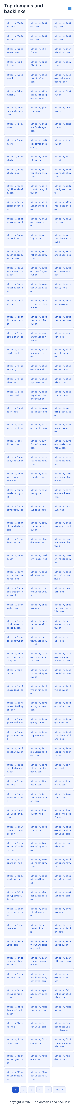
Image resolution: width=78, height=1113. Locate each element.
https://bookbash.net (15, 410)
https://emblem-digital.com (15, 912)
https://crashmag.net (38, 606)
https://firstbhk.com (15, 1041)
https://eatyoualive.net (15, 877)
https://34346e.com (38, 38)
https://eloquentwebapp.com (38, 895)
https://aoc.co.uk (62, 158)
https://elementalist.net (62, 877)
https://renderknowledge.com (15, 111)
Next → (59, 1089)
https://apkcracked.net (15, 237)
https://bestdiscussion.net (15, 320)
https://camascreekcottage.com (62, 477)
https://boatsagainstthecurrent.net (38, 395)
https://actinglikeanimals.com (15, 189)
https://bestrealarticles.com (38, 320)
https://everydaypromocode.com (38, 961)
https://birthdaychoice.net (38, 353)
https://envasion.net (62, 910)
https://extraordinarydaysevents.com (38, 977)
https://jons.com (62, 142)
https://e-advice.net (62, 845)
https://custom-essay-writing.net (15, 657)
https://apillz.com (62, 220)
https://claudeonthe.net (15, 541)
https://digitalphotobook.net (15, 768)
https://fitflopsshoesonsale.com (62, 1043)
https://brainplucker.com (38, 410)
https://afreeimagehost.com (15, 206)
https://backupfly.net (62, 286)
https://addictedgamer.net (62, 189)
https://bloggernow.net (38, 368)
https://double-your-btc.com (15, 814)
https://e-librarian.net (15, 861)
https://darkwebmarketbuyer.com (15, 706)
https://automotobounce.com (15, 287)
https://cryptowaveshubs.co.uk (38, 640)
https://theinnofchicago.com (38, 127)
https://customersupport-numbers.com (62, 657)
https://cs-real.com (62, 639)
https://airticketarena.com (38, 206)
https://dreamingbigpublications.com (62, 830)
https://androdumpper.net (15, 220)
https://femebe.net (62, 1008)
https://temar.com (62, 125)
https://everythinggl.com (62, 959)
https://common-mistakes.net (62, 559)
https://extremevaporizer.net (15, 994)
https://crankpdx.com (15, 606)
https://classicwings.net (62, 524)
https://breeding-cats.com (62, 411)
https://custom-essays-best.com (38, 657)
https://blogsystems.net (38, 381)
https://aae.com (62, 64)
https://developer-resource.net (62, 752)
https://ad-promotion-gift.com (38, 189)
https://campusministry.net (15, 493)
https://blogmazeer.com (62, 368)
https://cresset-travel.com (38, 624)
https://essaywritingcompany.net (38, 945)
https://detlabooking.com (15, 750)
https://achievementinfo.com (62, 173)
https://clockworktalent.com (38, 78)
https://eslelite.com (15, 943)
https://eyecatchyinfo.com (38, 994)
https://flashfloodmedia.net (15, 1075)
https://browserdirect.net (15, 428)
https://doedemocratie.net (15, 797)
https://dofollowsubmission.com (38, 797)
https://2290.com (14, 64)
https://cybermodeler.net (62, 672)
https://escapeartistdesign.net (62, 928)
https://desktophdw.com (38, 734)
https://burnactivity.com (38, 426)
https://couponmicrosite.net (38, 591)
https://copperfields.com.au (62, 575)
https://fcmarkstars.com (38, 1008)
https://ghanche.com (38, 109)
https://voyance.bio (15, 77)
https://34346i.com (15, 25)
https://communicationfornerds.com (15, 575)
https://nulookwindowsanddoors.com (62, 78)
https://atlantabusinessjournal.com (38, 94)
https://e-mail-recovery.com (38, 863)
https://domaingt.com (62, 796)
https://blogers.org (15, 368)
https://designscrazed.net (15, 735)
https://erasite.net (15, 927)
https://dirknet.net (62, 766)
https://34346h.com (38, 25)
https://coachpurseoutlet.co (62, 542)
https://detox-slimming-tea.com (38, 752)
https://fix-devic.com (62, 1057)
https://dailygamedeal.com (15, 690)
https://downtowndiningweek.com (15, 830)
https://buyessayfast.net (15, 459)
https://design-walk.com (62, 704)
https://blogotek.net (15, 381)
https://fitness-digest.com (15, 1059)
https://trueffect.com (38, 64)
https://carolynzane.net (38, 508)
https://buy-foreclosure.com (38, 444)
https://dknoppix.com (38, 783)
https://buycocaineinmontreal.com (62, 444)
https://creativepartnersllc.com (62, 608)
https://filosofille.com (38, 1025)
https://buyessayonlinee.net (62, 460)
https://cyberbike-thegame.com (38, 673)
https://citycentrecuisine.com (38, 526)
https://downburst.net (38, 812)
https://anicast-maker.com (38, 222)
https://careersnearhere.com (62, 493)
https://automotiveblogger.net (38, 271)
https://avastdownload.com (38, 287)
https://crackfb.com (62, 590)
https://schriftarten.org (38, 158)
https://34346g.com (62, 25)
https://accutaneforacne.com (38, 173)
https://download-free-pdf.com (62, 814)
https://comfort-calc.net (38, 557)
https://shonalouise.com (62, 51)
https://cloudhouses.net (38, 541)
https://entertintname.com (38, 912)
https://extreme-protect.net (62, 977)
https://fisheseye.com (38, 1041)
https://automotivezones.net (62, 271)
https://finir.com (62, 93)
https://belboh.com (15, 302)
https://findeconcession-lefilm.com (62, 1026)
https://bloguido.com (62, 381)
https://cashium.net (62, 508)
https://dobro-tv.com (62, 783)
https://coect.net (15, 557)
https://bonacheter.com (62, 393)
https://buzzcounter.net (38, 475)
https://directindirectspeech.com (38, 768)
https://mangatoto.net (15, 51)
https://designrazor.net (62, 721)
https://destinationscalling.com (62, 735)
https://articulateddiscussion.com (15, 255)
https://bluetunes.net (15, 393)
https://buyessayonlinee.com (38, 460)
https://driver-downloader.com (15, 846)
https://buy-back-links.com (62, 428)
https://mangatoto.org (15, 158)
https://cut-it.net (15, 672)
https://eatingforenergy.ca (62, 863)
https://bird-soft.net (15, 351)
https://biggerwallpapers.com (38, 336)
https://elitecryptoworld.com (15, 895)
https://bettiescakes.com (62, 318)
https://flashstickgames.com (38, 1075)
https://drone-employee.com (38, 846)
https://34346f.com (15, 38)
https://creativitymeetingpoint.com (15, 624)
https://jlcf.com (38, 51)
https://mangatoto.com (15, 171)
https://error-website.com (38, 928)
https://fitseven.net (38, 1057)
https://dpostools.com (38, 828)
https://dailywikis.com (62, 688)
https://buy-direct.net (15, 442)
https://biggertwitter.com (15, 336)
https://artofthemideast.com (38, 255)
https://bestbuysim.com (62, 302)
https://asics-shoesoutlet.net (15, 271)
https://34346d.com (62, 38)
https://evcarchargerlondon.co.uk (15, 961)
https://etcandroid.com (62, 943)
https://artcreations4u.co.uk (62, 238)
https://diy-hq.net (15, 783)
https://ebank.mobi (15, 93)
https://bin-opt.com (62, 335)
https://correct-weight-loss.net (15, 591)
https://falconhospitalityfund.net (62, 994)
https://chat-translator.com (15, 526)
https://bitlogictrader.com (62, 353)
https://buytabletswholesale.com (15, 477)
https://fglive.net (15, 1025)
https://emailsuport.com (62, 894)
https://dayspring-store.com (38, 706)
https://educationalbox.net (38, 879)
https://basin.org (15, 142)
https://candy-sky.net (38, 492)
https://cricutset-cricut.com (62, 624)
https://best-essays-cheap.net (38, 304)
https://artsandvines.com (62, 253)
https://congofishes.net (38, 573)
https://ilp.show (15, 125)
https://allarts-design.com (62, 206)
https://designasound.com (15, 721)
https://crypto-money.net (15, 639)
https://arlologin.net (38, 237)
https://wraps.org (62, 109)
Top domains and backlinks (23, 8)
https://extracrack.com (15, 976)
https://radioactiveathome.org (38, 143)
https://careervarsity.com (15, 510)
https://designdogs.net (38, 721)
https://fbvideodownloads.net (15, 1010)
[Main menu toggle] (70, 8)
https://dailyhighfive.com (38, 690)
